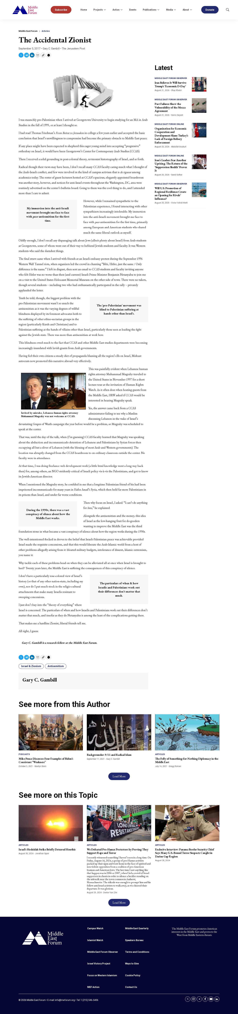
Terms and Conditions (137, 952)
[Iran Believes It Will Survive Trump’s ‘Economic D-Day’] (199, 84)
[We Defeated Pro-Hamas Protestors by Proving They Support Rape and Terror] (119, 823)
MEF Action (93, 987)
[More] (104, 9)
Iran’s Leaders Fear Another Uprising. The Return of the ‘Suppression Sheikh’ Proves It (171, 165)
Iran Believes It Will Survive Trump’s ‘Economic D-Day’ (170, 84)
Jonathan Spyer (42, 853)
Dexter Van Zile (110, 892)
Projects (98, 9)
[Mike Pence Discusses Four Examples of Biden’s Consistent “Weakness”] (51, 732)
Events (132, 9)
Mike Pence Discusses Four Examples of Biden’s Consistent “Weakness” (46, 760)
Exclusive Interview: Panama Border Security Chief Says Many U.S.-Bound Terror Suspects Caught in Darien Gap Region (184, 853)
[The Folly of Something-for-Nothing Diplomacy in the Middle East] (187, 732)
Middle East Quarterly (136, 928)
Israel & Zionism (31, 666)
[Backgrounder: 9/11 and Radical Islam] (119, 732)
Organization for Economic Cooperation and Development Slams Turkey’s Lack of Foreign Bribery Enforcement (171, 135)
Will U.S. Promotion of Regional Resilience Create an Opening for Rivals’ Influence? (170, 193)
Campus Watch (95, 928)
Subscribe (61, 9)
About (186, 9)
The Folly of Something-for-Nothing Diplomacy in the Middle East (186, 760)
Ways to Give (132, 963)
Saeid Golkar (176, 175)
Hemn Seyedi (177, 115)
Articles (46, 31)
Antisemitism (56, 666)
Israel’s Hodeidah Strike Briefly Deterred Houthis (47, 849)
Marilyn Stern (40, 766)
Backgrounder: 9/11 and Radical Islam (109, 755)
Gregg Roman (175, 766)
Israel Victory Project (98, 963)
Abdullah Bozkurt (178, 147)
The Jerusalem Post (73, 48)
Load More (119, 776)
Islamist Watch (95, 940)
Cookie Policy (132, 975)
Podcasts (24, 754)
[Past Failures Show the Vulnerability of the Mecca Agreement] (199, 105)
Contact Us (131, 987)
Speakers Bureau (134, 940)
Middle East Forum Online (169, 124)
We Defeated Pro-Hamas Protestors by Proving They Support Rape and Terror (117, 851)
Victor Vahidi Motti (179, 203)
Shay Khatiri (176, 90)
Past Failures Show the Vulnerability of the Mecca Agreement (170, 107)
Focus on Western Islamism (102, 975)
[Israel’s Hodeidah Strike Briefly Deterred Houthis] (51, 823)
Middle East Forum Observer (171, 78)
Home (83, 9)
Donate (209, 9)
